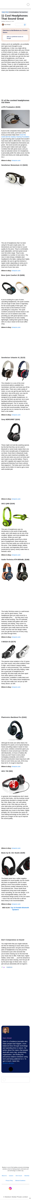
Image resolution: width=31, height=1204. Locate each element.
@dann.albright (8, 1063)
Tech (7, 12)
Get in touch (19, 1175)
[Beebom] (7, 4)
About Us (4, 1175)
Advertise (26, 1175)
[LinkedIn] (17, 24)
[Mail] (20, 1188)
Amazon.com (16, 160)
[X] (22, 24)
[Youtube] (13, 1188)
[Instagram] (10, 1188)
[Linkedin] (5, 1069)
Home (3, 12)
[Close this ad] (30, 1198)
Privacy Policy (9, 1180)
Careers (11, 1175)
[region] (15, 1202)
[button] (24, 4)
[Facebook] (19, 24)
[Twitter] (11, 1069)
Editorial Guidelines (20, 1180)
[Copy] (25, 24)
